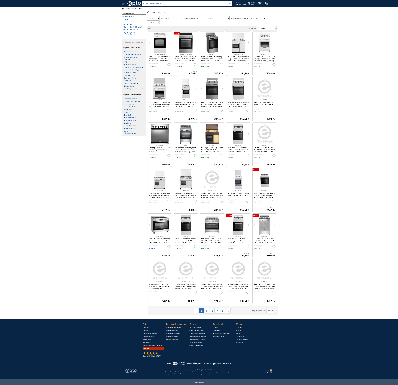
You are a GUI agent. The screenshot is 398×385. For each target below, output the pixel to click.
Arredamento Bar (130, 52)
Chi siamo (146, 327)
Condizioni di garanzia (196, 330)
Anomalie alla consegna (197, 333)
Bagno (126, 62)
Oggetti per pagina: (259, 311)
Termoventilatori (130, 118)
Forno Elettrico (131, 29)
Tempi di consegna (172, 336)
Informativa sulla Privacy (197, 336)
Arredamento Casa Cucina (133, 54)
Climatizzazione (130, 133)
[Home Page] (123, 9)
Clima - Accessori (130, 126)
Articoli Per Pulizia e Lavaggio (131, 58)
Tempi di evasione (172, 330)
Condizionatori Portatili (132, 101)
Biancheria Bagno (130, 64)
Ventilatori (127, 123)
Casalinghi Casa (129, 75)
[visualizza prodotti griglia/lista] (149, 29)
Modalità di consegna (173, 333)
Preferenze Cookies (195, 342)
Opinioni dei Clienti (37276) (152, 356)
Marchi (238, 330)
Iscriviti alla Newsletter (222, 333)
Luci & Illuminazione (131, 83)
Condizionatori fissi (130, 99)
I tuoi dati (216, 327)
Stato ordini (216, 330)
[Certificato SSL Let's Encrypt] (268, 370)
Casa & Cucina (139, 89)
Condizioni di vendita (150, 333)
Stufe (126, 112)
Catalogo (239, 327)
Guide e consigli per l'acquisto (152, 345)
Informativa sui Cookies (197, 339)
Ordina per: (252, 28)
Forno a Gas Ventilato (133, 27)
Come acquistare (148, 336)
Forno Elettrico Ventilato (129, 33)
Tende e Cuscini (129, 86)
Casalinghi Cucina (130, 78)
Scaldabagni (128, 109)
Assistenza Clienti (218, 336)
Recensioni (239, 342)
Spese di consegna (172, 339)
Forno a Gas (130, 24)
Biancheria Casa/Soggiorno (133, 70)
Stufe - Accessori (129, 128)
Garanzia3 (196, 345)
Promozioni (240, 336)
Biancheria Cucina (130, 72)
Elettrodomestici (131, 9)
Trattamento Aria (130, 120)
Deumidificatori (129, 107)
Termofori (127, 115)
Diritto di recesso (195, 327)
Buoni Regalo (147, 342)
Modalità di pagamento (173, 327)
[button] (169, 43)
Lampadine (128, 81)
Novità (238, 333)
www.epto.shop (199, 382)
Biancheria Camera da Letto (133, 67)
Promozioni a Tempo (242, 339)
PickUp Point (147, 339)
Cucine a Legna (129, 104)
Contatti (145, 330)
